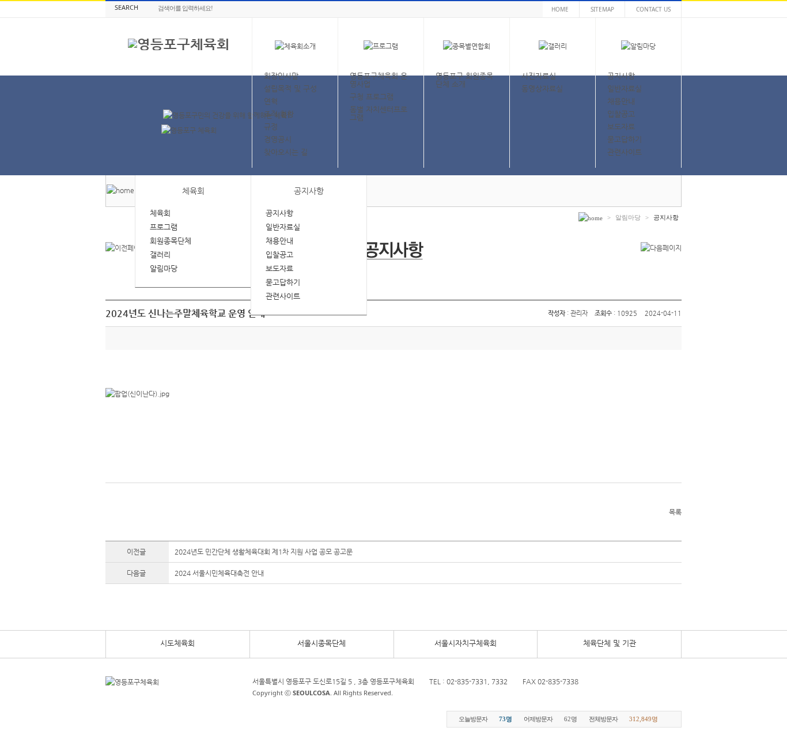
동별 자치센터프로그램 (378, 113)
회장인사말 (281, 75)
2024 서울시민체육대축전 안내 (219, 573)
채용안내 (621, 101)
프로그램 (163, 227)
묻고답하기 (624, 139)
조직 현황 (279, 114)
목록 (675, 512)
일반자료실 (624, 88)
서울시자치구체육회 (465, 643)
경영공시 (278, 139)
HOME (560, 9)
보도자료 (621, 126)
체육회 (160, 213)
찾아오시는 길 (286, 152)
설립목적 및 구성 (290, 88)
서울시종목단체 (321, 643)
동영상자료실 (542, 88)
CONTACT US (653, 9)
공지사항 (621, 75)
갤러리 (160, 254)
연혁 (271, 101)
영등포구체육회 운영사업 (378, 79)
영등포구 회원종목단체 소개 (464, 79)
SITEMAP (602, 9)
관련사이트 (624, 152)
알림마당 (163, 268)
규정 (271, 126)
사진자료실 (538, 75)
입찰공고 (621, 114)
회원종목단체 (170, 240)
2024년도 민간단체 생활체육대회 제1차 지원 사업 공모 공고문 (264, 552)
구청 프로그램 (372, 96)
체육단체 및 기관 (609, 643)
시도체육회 (177, 643)
